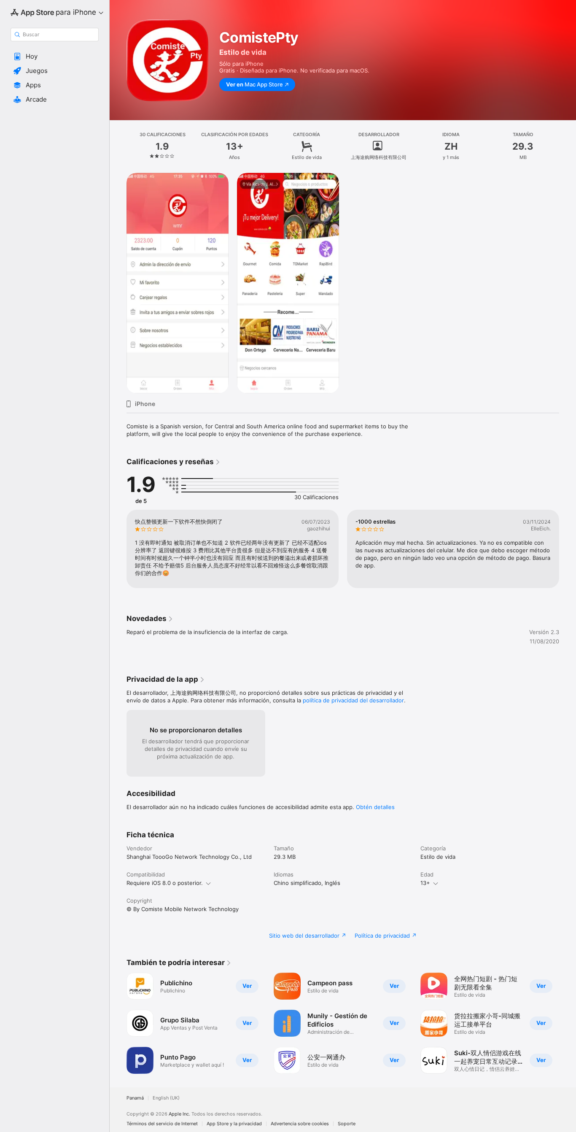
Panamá (135, 1098)
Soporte (346, 1123)
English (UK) (166, 1098)
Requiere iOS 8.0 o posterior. (165, 882)
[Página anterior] (118, 548)
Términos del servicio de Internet (162, 1123)
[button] (54, 56)
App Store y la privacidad (234, 1123)
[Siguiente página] (567, 548)
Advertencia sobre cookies (300, 1123)
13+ (425, 882)
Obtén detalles (375, 807)
